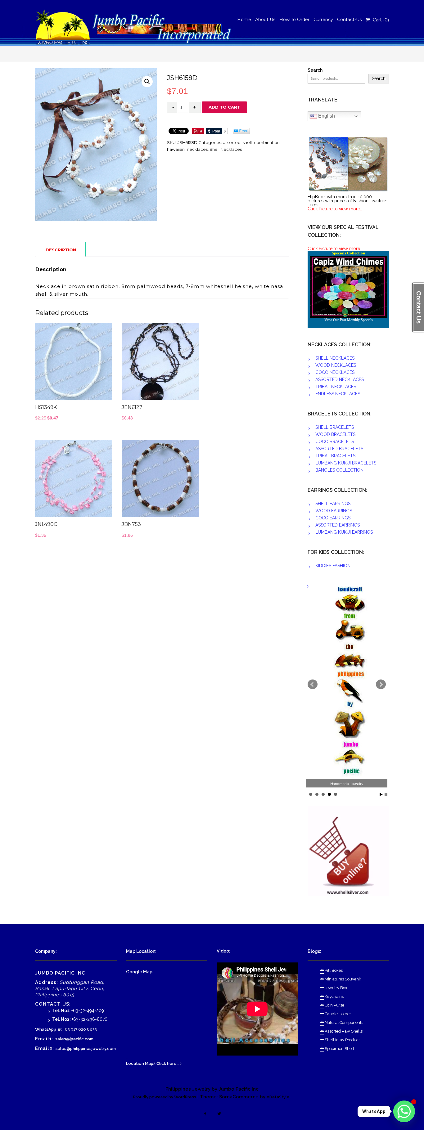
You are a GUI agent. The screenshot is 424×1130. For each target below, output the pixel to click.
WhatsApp (45, 1029)
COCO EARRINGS (332, 517)
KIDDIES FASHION (332, 565)
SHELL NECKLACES (334, 358)
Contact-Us (349, 19)
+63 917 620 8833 (80, 1029)
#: (60, 1029)
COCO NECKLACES (334, 372)
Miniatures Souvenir (343, 979)
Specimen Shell (339, 1048)
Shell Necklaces (226, 149)
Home (244, 19)
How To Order (294, 19)
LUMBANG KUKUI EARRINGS (344, 532)
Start (381, 794)
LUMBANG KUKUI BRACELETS (345, 462)
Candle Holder (338, 1013)
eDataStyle (278, 1097)
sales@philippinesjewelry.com (86, 1048)
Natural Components (344, 1022)
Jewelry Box (336, 987)
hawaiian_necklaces (187, 149)
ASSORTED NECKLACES (339, 379)
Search (315, 70)
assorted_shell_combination (251, 142)
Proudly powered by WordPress (164, 1097)
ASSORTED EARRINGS (337, 524)
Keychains (334, 996)
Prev (313, 684)
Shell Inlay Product (342, 1040)
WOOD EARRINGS (333, 510)
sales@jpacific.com (74, 1039)
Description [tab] (61, 249)
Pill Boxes (334, 970)
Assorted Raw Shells (344, 1031)
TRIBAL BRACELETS (335, 455)
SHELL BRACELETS (334, 427)
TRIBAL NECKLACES (335, 386)
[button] (147, 81)
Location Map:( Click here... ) (154, 1063)
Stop (386, 794)
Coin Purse (334, 1005)
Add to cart (224, 107)
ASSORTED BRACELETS (339, 448)
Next (381, 684)
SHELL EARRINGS (332, 503)
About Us (265, 19)
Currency (323, 19)
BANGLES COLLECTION (339, 470)
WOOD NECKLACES (335, 365)
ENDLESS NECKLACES (337, 393)
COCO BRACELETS (334, 441)
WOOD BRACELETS (335, 434)
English (326, 116)
